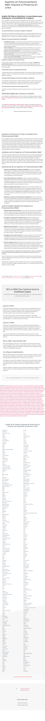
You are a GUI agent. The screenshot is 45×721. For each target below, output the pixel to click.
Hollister (3, 640)
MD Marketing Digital (27, 470)
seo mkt (10, 414)
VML (24, 650)
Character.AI (4, 530)
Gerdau (3, 612)
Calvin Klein (4, 520)
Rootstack (25, 555)
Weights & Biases (26, 656)
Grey (3, 619)
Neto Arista (25, 495)
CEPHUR (4, 527)
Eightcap (4, 579)
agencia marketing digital (22, 390)
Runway (24, 561)
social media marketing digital (10, 415)
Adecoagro (4, 442)
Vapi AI (24, 644)
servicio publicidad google (28, 414)
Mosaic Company (26, 487)
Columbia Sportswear (6, 544)
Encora (3, 585)
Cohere (3, 541)
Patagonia (25, 518)
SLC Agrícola (25, 576)
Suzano (24, 594)
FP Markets (4, 598)
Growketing (4, 622)
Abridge (3, 436)
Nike (24, 498)
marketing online (4, 408)
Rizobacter (25, 554)
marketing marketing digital (37, 406)
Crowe (3, 555)
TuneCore (25, 631)
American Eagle (5, 459)
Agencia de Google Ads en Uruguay (10, 97)
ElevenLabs (4, 581)
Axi (2, 473)
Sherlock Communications (28, 570)
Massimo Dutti (26, 467)
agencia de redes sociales (21, 388)
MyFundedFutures (26, 490)
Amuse (3, 462)
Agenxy (3, 450)
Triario (24, 629)
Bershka (3, 496)
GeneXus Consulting (6, 610)
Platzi (24, 530)
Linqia (24, 440)
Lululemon (25, 452)
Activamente (4, 439)
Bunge (3, 517)
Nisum (24, 499)
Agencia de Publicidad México (7, 449)
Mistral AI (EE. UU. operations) (29, 483)
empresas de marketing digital (12, 399)
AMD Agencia (4, 458)
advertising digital (9, 385)
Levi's (24, 433)
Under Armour (26, 634)
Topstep (24, 622)
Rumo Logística (26, 560)
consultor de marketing (29, 393)
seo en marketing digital (37, 412)
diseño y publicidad (9, 397)
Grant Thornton (5, 617)
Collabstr (4, 542)
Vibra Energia (25, 646)
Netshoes (25, 496)
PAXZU (24, 520)
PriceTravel (25, 535)
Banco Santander (5, 483)
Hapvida (3, 629)
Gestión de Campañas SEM (25, 399)
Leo (24, 431)
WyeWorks (25, 660)
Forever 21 (4, 595)
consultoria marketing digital (6, 396)
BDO (3, 490)
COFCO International (6, 538)
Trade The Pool (26, 626)
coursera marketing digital (19, 396)
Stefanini (25, 585)
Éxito (3, 588)
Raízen (24, 545)
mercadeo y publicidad (5, 409)
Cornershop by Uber (6, 548)
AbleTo (3, 434)
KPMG (3, 668)
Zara (24, 668)
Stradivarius (25, 588)
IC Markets (4, 643)
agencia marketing (12, 390)
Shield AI (25, 572)
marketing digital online (20, 405)
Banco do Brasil (5, 480)
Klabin (3, 665)
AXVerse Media (5, 474)
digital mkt (2, 397)
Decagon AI (4, 560)
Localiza (24, 443)
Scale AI (24, 563)
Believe (3, 493)
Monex (24, 486)
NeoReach (25, 493)
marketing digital (26, 402)
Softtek (24, 581)
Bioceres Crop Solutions (6, 501)
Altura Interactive (5, 455)
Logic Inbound (26, 445)
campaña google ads (18, 391)
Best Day (4, 498)
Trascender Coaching (27, 628)
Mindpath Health (26, 480)
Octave (24, 505)
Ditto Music (4, 575)
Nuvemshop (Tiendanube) (28, 504)
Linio (24, 439)
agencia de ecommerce (19, 385)
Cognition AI (4, 539)
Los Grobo (25, 449)
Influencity (4, 647)
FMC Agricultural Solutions (7, 594)
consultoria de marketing (28, 394)
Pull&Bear (25, 539)
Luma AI (24, 453)
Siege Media (25, 573)
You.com (25, 666)
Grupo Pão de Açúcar (6, 625)
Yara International (26, 665)
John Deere (4, 660)
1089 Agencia (4, 430)
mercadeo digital (32, 408)
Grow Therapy (5, 620)
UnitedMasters (26, 637)
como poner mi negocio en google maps (15, 393)
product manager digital (26, 411)
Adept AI (3, 443)
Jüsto (3, 663)
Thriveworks (25, 612)
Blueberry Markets (5, 505)
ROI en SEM (21, 412)
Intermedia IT (4, 654)
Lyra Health (25, 455)
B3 (2, 476)
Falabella (4, 591)
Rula (24, 558)
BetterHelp (4, 499)
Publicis (24, 538)
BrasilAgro (4, 511)
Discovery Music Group (6, 573)
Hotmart (3, 641)
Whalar (24, 657)
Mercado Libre (26, 473)
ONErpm (25, 511)
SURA (24, 591)
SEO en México (26, 567)
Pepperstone (25, 523)
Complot (3, 545)
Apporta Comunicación (6, 468)
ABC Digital (4, 431)
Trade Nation (25, 625)
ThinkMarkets (25, 610)
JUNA (3, 662)
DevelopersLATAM (5, 566)
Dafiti (3, 557)
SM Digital (25, 578)
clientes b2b (2, 393)
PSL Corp (25, 536)
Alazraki (3, 452)
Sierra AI (25, 575)
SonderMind (25, 582)
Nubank (24, 501)
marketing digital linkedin (9, 405)
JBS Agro (4, 659)
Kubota (3, 669)
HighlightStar (4, 638)
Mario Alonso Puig (26, 462)
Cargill (3, 523)
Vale (24, 643)
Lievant (24, 434)
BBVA (3, 489)
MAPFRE (25, 459)
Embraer (4, 582)
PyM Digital (25, 544)
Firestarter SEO (5, 592)
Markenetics (25, 464)
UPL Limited (25, 638)
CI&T (3, 532)
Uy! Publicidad (26, 641)
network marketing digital (26, 409)
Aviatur (3, 471)
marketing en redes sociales (24, 406)
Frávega (3, 600)
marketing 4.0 (24, 400)
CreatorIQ (4, 552)
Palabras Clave (17, 411)
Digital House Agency (6, 570)
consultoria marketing (39, 394)
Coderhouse (4, 536)
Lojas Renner (25, 446)
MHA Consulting (26, 479)
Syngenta (25, 597)
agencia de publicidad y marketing (7, 388)
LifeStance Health (26, 436)
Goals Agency (4, 616)
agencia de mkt (29, 387)
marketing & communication (14, 400)
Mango (24, 458)
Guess (3, 626)
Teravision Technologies (27, 603)
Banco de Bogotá (5, 479)
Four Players (4, 597)
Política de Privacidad (22, 703)
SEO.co (24, 569)
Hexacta (3, 637)
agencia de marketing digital (6, 387)
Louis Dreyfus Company (27, 450)
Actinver (3, 437)
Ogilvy (24, 508)
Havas (3, 632)
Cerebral (4, 529)
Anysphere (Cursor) (6, 465)
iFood (3, 644)
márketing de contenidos (16, 402)
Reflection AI (25, 548)
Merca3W (25, 471)
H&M (3, 628)
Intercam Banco (5, 653)
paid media (11, 411)
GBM (3, 609)
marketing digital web (12, 406)
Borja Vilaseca (5, 507)
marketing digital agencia (36, 402)
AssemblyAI (4, 470)
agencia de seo (30, 388)
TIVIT (24, 616)
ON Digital (25, 510)
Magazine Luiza (26, 456)
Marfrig (24, 461)
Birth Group (4, 502)
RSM (24, 557)
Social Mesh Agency (27, 579)
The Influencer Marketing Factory (29, 607)
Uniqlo (24, 635)
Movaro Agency (26, 489)
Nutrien (24, 502)
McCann (24, 468)
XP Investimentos (26, 662)
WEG (24, 654)
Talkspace (25, 600)
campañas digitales (39, 391)
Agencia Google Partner (22, 699)
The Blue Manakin (26, 604)
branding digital (9, 391)
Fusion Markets (5, 604)
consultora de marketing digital (15, 394)
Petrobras (25, 526)
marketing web (11, 408)
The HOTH (25, 606)
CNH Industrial (5, 533)
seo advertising (27, 412)
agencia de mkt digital (38, 387)
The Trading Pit (26, 609)
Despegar (4, 564)
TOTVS (24, 623)
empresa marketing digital (29, 397)
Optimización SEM (4, 411)
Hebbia (3, 635)
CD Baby (4, 526)
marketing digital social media (33, 405)
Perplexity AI (25, 524)
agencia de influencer (29, 385)
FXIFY (3, 606)
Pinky (24, 529)
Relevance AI (25, 551)
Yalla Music (25, 663)
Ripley (24, 552)
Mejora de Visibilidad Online (21, 408)
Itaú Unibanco (5, 656)
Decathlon (4, 561)
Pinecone (25, 527)
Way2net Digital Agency (27, 653)
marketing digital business (16, 403)
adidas (3, 445)
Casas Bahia (4, 524)
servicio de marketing (17, 414)
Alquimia (4, 453)
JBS (3, 657)
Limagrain (25, 437)
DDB (3, 558)
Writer (24, 659)
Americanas (4, 461)
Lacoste (24, 430)
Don (3, 576)
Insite (3, 650)
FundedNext (4, 601)
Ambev (3, 456)
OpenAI (24, 514)
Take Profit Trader (26, 598)
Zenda (24, 669)
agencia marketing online (34, 390)
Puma (24, 541)
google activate (35, 399)
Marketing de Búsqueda (5, 402)
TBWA (24, 601)
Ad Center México (5, 440)
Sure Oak (25, 592)
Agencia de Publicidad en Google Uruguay (14, 104)
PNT (24, 532)
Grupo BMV (4, 623)
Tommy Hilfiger (26, 620)
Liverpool (25, 442)
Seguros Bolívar (26, 564)
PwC (24, 542)
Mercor (24, 477)
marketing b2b (40, 400)
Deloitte (3, 563)
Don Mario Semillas (6, 578)
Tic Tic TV (25, 613)
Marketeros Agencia (27, 465)
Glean (3, 613)
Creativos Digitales (5, 551)
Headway (4, 634)
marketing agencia (32, 400)
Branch (3, 510)
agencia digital (38, 388)
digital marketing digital (38, 396)
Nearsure (25, 492)
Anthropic (4, 464)
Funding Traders (5, 603)
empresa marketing (18, 397)
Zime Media (25, 671)
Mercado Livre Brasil (27, 474)
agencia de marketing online (19, 387)
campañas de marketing (28, 391)
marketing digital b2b (5, 403)
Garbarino (4, 607)
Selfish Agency (26, 566)
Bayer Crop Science (6, 486)
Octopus (24, 507)
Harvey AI (4, 631)
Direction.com (4, 572)
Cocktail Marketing (5, 535)
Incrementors (4, 646)
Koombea (4, 666)
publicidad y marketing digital (11, 412)
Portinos (24, 533)
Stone (24, 586)
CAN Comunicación (6, 521)
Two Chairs (25, 632)
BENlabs (4, 495)
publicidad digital (36, 411)
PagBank (25, 517)
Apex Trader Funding (6, 467)
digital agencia (29, 396)
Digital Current (5, 569)
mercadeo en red (40, 408)
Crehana (4, 554)
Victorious (25, 647)
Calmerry (4, 518)
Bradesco (4, 508)
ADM (3, 446)
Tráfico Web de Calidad (22, 415)
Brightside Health (5, 514)
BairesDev (4, 477)
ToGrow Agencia (26, 619)
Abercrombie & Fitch (6, 433)
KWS (3, 671)
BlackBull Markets (5, 504)
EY (2, 589)
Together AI (25, 617)
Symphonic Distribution (27, 595)
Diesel (3, 567)
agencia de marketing (39, 385)
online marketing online (38, 409)
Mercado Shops (26, 476)
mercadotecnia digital (15, 409)
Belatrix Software (5, 492)
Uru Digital (25, 640)
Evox (3, 586)
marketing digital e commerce (29, 403)
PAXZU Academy (26, 521)
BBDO (3, 487)
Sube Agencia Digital (27, 589)
